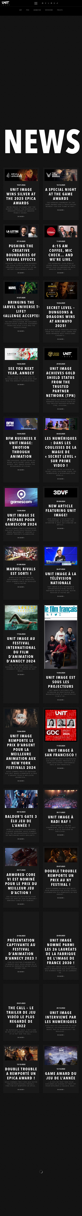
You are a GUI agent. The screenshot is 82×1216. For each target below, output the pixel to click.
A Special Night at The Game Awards (61, 194)
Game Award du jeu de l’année (61, 1075)
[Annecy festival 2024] (21, 617)
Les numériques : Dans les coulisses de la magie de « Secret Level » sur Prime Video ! (61, 452)
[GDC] (61, 725)
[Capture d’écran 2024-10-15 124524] (61, 492)
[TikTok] (57, 3)
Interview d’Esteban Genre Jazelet (21, 1144)
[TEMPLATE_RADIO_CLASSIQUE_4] (61, 231)
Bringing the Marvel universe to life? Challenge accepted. (21, 309)
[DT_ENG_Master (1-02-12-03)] (61, 855)
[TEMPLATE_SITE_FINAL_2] (61, 175)
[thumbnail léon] (61, 994)
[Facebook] (42, 3)
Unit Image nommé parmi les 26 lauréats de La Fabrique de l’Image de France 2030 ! (61, 951)
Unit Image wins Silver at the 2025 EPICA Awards (21, 196)
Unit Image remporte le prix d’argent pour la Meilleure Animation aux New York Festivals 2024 (21, 752)
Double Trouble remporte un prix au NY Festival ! (61, 878)
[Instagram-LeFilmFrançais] (61, 637)
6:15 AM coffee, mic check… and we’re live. (60, 253)
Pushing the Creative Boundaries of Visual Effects (21, 253)
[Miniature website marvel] (21, 288)
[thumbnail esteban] (21, 1115)
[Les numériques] (61, 424)
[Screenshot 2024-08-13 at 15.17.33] (21, 497)
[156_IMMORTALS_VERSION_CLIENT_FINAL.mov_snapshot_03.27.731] (21, 992)
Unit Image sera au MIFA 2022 (21, 1202)
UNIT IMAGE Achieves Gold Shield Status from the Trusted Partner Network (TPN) (61, 382)
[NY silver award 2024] (21, 718)
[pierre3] (61, 1183)
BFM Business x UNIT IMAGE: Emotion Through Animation (21, 447)
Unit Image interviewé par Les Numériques (61, 1017)
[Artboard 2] (21, 554)
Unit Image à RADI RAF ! (61, 819)
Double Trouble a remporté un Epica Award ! (21, 1073)
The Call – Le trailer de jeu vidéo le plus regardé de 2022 (21, 1017)
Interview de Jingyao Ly (61, 1137)
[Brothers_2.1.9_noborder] (21, 1053)
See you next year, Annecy (21, 370)
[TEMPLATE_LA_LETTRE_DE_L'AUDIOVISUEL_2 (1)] (21, 231)
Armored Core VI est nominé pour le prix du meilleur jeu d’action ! (21, 883)
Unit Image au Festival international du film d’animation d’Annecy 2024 (21, 649)
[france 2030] (61, 922)
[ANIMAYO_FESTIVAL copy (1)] (61, 290)
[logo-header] (5, 3)
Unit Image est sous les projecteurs (61, 682)
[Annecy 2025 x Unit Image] (21, 354)
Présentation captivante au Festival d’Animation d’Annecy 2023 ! (21, 949)
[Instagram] (54, 3)
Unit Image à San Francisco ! (61, 752)
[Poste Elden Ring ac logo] (61, 1055)
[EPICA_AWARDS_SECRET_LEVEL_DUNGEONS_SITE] (21, 175)
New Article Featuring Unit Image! (61, 510)
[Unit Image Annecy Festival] (21, 922)
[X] (48, 3)
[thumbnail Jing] (61, 1112)
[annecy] (21, 1182)
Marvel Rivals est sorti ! (21, 571)
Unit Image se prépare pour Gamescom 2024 (21, 520)
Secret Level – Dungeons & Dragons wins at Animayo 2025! (60, 316)
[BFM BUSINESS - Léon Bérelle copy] (21, 424)
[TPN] (61, 354)
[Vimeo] (45, 3)
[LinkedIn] (51, 3)
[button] (35, 3)
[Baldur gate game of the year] (21, 799)
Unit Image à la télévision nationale (60, 578)
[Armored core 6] (21, 857)
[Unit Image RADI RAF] (61, 799)
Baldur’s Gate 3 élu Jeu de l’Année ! (21, 821)
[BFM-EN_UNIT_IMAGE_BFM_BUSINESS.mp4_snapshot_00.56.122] (61, 556)
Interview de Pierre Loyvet (61, 1205)
